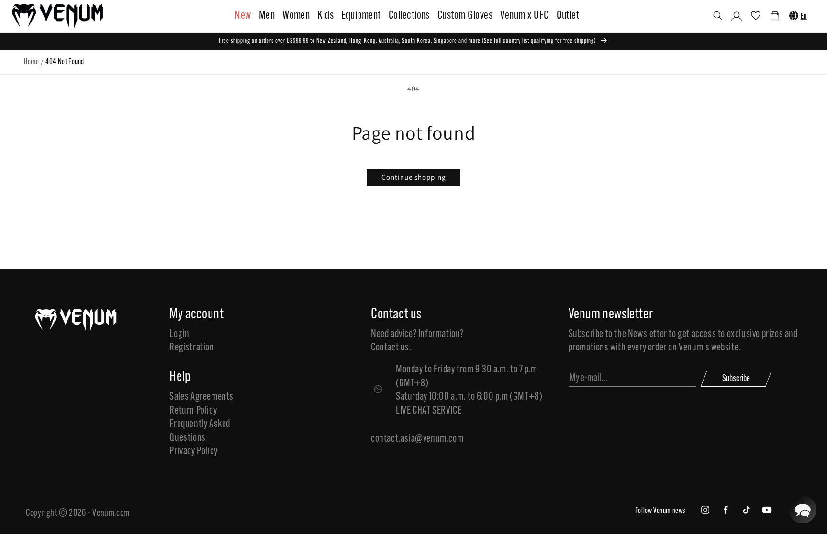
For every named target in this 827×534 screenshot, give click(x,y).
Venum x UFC (524, 16)
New (243, 16)
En (804, 17)
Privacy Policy (193, 451)
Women (296, 16)
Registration (191, 347)
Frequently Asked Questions (199, 431)
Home (31, 62)
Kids (325, 16)
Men (267, 16)
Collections (409, 16)
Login (179, 334)
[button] (717, 15)
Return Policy (193, 410)
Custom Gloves (464, 16)
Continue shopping (413, 177)
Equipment (360, 16)
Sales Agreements (201, 397)
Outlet (568, 16)
